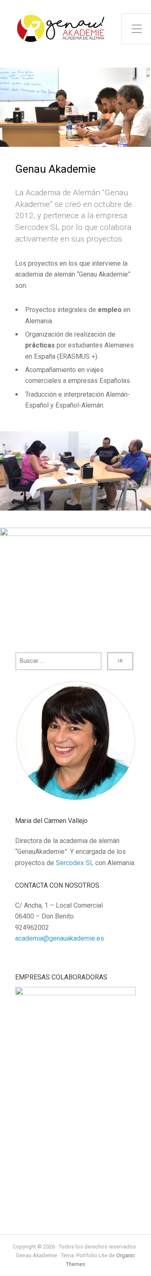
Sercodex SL (75, 863)
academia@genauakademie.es (59, 938)
